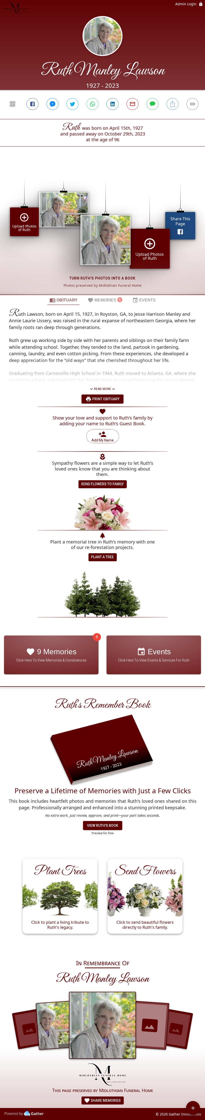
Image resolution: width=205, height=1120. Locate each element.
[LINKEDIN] (112, 104)
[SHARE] (172, 104)
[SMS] (152, 104)
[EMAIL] (132, 104)
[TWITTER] (72, 104)
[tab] (64, 300)
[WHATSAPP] (92, 104)
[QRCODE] (12, 104)
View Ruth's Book (102, 826)
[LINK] (192, 104)
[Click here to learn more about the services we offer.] (102, 1075)
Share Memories (105, 1100)
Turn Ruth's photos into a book (103, 278)
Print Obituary (106, 399)
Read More (102, 389)
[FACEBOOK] (32, 104)
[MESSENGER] (52, 104)
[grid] (102, 229)
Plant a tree (102, 557)
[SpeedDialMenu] (193, 1108)
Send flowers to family (102, 484)
